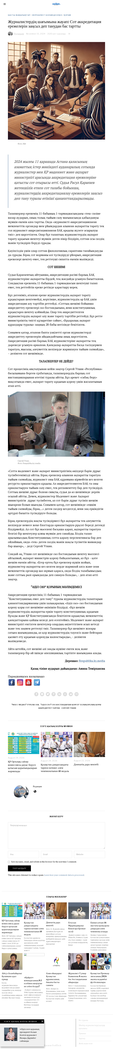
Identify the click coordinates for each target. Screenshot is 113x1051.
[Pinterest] (53, 694)
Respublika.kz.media (92, 661)
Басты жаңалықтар (19, 15)
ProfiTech (56, 1045)
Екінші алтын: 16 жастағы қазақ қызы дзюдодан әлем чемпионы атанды (99, 927)
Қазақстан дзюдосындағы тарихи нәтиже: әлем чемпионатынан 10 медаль (55, 768)
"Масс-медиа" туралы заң (25, 704)
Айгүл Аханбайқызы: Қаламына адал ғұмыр (12, 976)
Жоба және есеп (86, 1043)
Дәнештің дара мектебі (86, 764)
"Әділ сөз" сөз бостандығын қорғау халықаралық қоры (71, 704)
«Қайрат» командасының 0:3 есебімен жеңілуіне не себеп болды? (33, 982)
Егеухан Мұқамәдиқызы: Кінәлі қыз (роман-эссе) (77, 927)
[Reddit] (71, 694)
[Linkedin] (59, 694)
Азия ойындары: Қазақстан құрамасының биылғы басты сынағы (54, 979)
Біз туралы (83, 1020)
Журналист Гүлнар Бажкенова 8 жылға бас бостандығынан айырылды (77, 978)
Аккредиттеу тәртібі (49, 708)
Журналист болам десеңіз (47, 15)
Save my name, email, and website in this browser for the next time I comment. (44, 862)
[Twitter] (48, 694)
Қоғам (67, 15)
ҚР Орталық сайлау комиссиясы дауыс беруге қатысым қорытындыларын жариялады (22, 766)
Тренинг (82, 1033)
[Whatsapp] (65, 694)
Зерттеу (82, 1038)
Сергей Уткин (69, 708)
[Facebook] (36, 694)
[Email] (76, 694)
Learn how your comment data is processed (64, 875)
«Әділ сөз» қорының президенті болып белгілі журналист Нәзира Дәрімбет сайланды (29, 1034)
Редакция (37, 786)
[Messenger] (42, 694)
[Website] (35, 791)
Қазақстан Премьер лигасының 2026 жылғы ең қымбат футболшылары (99, 978)
